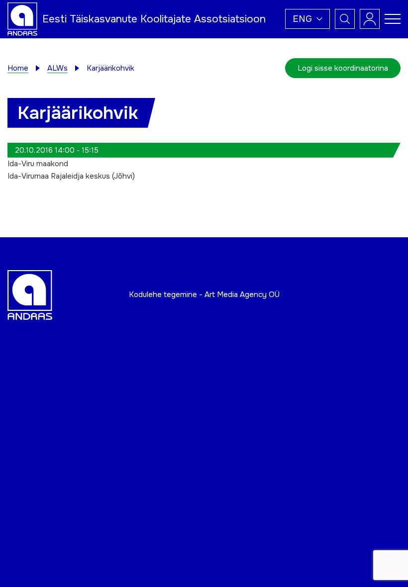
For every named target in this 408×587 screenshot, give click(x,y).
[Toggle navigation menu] (393, 19)
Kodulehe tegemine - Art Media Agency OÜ (204, 294)
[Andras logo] (22, 18)
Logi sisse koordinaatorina (343, 68)
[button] (307, 19)
